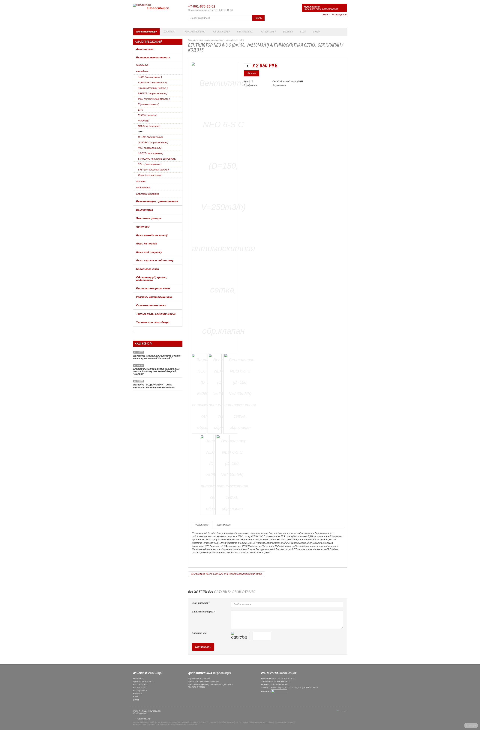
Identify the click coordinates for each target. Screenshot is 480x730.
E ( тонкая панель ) (148, 104)
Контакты (169, 31)
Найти (258, 18)
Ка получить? (268, 31)
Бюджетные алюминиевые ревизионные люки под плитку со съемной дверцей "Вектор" (156, 371)
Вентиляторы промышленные (157, 201)
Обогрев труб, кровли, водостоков (151, 278)
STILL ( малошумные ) (149, 164)
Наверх (471, 725)
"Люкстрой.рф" (143, 719)
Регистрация (339, 15)
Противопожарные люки (153, 288)
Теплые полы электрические (156, 313)
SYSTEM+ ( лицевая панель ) (153, 169)
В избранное (250, 85)
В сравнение (279, 85)
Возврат (288, 31)
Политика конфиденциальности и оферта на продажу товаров (210, 685)
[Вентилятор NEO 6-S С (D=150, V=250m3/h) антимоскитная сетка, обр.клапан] (223, 206)
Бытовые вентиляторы (153, 57)
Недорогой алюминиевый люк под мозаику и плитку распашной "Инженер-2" (157, 357)
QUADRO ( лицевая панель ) (153, 142)
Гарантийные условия (199, 678)
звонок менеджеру (146, 31)
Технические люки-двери (153, 322)
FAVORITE (143, 120)
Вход (325, 15)
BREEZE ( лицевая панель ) (152, 93)
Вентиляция (144, 209)
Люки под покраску (149, 251)
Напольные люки (147, 268)
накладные (142, 71)
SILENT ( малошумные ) (150, 153)
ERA (140, 110)
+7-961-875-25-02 (201, 6)
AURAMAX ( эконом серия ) (152, 82)
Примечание (224, 524)
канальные (142, 64)
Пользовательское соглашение (203, 681)
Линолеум (142, 226)
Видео (316, 31)
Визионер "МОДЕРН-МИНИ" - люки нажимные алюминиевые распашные (154, 385)
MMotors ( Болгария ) (149, 126)
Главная (192, 40)
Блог (302, 31)
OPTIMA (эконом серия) (150, 137)
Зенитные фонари (148, 218)
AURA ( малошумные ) (150, 77)
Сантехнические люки (151, 305)
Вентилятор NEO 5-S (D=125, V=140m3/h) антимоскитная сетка (226, 574)
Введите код (199, 633)
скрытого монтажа (147, 193)
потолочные (143, 187)
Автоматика (145, 49)
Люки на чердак (146, 243)
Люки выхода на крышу (152, 235)
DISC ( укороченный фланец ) (154, 99)
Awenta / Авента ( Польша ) (153, 88)
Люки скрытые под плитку (154, 260)
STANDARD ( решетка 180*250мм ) (157, 159)
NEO (140, 131)
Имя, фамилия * (200, 603)
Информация (202, 524)
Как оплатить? (221, 31)
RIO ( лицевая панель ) (150, 148)
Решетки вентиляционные (154, 296)
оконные (141, 181)
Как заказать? (245, 31)
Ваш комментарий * (203, 611)
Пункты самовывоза (194, 31)
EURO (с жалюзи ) (147, 115)
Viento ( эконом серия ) (150, 175)
